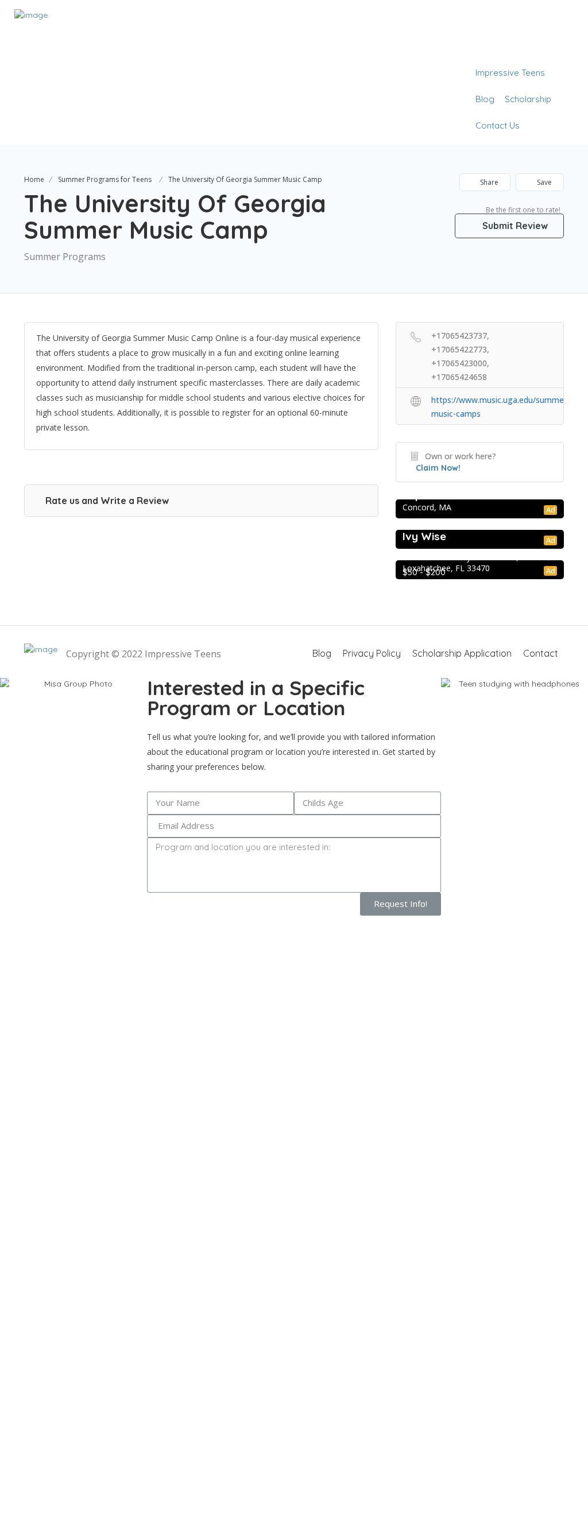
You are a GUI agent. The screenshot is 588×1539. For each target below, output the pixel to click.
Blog (484, 99)
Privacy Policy (372, 653)
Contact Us (497, 125)
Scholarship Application (462, 653)
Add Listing (538, 46)
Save (543, 182)
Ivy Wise (424, 536)
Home (34, 179)
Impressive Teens (510, 72)
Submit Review (514, 225)
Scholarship (528, 99)
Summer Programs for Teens (105, 179)
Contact (540, 653)
